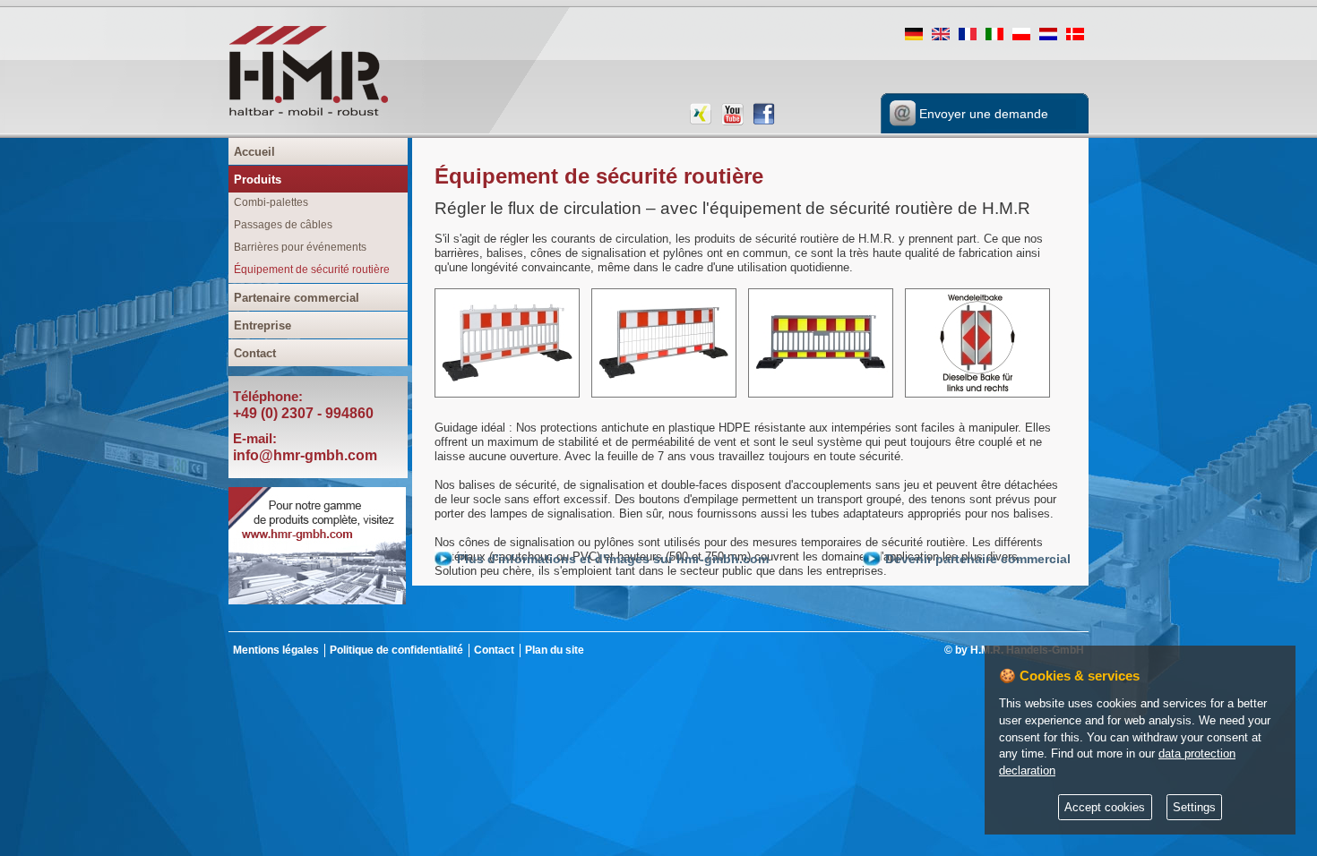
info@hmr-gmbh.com (305, 455)
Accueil (254, 151)
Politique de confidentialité (396, 650)
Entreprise (262, 325)
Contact (255, 353)
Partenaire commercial (296, 297)
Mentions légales (276, 650)
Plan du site (554, 650)
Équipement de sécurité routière (312, 269)
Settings (1194, 807)
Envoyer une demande (982, 114)
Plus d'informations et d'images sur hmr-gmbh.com (613, 559)
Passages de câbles (283, 224)
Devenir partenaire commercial (978, 559)
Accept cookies (1104, 807)
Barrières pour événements (300, 247)
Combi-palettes (271, 202)
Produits (257, 179)
